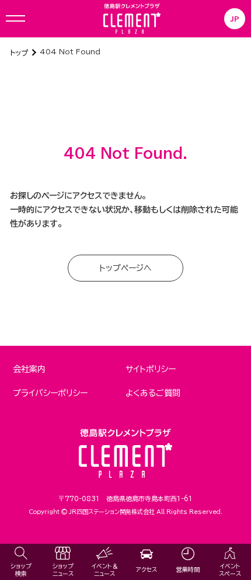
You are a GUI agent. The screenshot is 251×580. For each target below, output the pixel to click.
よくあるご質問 (153, 393)
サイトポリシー (151, 369)
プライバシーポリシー (50, 393)
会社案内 (29, 369)
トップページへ (125, 268)
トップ (19, 52)
